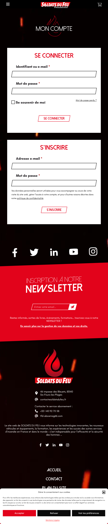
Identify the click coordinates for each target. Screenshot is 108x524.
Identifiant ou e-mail (33, 67)
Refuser (54, 513)
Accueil (54, 470)
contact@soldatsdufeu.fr (53, 399)
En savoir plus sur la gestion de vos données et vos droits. (54, 326)
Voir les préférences (88, 513)
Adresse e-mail (29, 158)
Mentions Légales (53, 520)
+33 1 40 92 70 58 (49, 411)
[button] (103, 492)
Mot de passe (28, 83)
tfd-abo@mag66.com (51, 415)
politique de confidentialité (30, 198)
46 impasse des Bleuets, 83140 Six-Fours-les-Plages (56, 393)
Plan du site (54, 488)
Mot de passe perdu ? (86, 100)
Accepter (19, 513)
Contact (54, 479)
